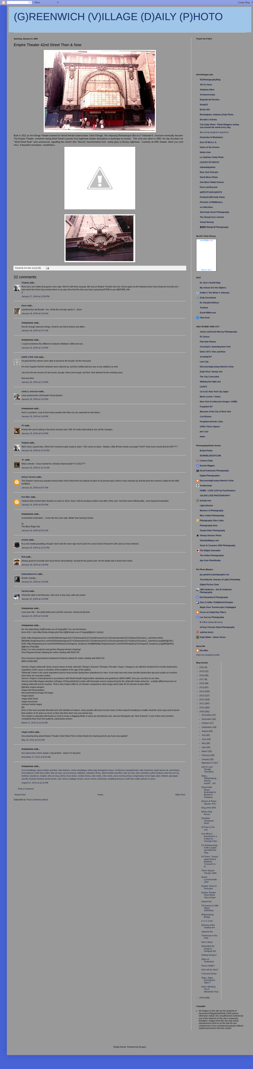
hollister (25, 776)
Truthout (204, 307)
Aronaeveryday (207, 94)
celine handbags (79, 770)
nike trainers (64, 770)
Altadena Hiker (207, 89)
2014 (202, 691)
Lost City (204, 362)
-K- (23, 460)
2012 (202, 699)
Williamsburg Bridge (207, 915)
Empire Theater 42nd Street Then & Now (208, 895)
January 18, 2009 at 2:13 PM (35, 382)
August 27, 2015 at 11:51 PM (35, 783)
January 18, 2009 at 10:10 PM (35, 450)
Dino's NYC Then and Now (212, 352)
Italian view (205, 152)
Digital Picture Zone (209, 584)
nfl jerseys (102, 779)
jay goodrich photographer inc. (215, 574)
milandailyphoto (207, 167)
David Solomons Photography (214, 470)
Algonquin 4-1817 (209, 763)
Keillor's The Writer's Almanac (215, 293)
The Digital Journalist (210, 550)
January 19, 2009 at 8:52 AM (35, 530)
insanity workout (36, 779)
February (206, 755)
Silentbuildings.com (209, 540)
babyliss (81, 773)
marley (25, 540)
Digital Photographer (210, 475)
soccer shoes (90, 779)
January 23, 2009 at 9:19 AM (35, 616)
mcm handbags (29, 770)
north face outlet (42, 773)
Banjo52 (204, 104)
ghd (158, 776)
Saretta (25, 591)
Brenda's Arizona (208, 119)
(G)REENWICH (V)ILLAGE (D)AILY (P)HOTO (118, 16)
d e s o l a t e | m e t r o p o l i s (214, 132)
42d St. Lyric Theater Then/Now (207, 769)
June (204, 739)
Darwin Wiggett (207, 465)
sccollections (206, 207)
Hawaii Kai (206, 901)
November (207, 719)
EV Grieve (205, 337)
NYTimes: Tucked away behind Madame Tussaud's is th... (209, 861)
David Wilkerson (208, 312)
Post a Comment (26, 789)
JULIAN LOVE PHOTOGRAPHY (215, 495)
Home (100, 794)
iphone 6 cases (148, 779)
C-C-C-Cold (207, 921)
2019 (202, 671)
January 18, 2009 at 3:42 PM (35, 399)
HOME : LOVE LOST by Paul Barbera (217, 490)
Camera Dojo (206, 460)
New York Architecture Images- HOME (218, 401)
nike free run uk (171, 773)
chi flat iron (120, 770)
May (204, 743)
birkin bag (92, 770)
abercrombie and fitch (47, 770)
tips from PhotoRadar (210, 560)
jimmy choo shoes (68, 776)
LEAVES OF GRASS (209, 162)
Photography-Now (208, 525)
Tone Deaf (205, 317)
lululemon (34, 776)
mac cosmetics (143, 773)
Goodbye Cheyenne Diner (207, 820)
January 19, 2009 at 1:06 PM (35, 565)
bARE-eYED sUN (30, 357)
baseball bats (132, 770)
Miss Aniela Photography (212, 515)
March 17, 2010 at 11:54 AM (35, 723)
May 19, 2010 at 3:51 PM (33, 740)
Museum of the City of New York (215, 411)
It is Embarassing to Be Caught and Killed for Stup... (209, 849)
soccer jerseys (69, 773)
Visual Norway (207, 222)
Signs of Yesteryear (207, 960)
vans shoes (62, 779)
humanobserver (29, 574)
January (206, 759)
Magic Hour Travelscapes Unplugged (218, 607)
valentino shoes (93, 773)
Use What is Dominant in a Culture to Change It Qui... (209, 837)
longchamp (138, 776)
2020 (202, 667)
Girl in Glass (207, 942)
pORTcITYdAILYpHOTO (211, 192)
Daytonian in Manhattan (211, 137)
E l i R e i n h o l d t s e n (211, 622)
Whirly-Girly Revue (206, 813)
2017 (202, 679)
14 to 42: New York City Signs (214, 391)
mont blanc (174, 770)
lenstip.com (205, 500)
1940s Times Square (210, 426)
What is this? (206, 270)
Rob (23, 557)
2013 (202, 695)
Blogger (142, 1047)
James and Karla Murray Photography (218, 332)
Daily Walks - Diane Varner (213, 637)
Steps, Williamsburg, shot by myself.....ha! (209, 780)
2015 (202, 687)
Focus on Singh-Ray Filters (213, 612)
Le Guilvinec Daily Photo (212, 157)
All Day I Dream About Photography (217, 627)
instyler (43, 776)
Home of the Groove (209, 147)
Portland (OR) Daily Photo (212, 197)
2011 (202, 703)
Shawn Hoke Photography (212, 530)
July (204, 735)
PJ (23, 425)
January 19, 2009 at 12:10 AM (35, 468)
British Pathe (206, 450)
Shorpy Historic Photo (210, 535)
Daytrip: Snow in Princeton (209, 887)
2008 (202, 998)
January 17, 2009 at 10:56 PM (35, 296)
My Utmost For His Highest (213, 288)
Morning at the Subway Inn (208, 926)
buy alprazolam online (32, 753)
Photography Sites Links (212, 520)
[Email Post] (47, 268)
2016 (202, 683)
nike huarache (146, 770)
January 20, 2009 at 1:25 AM (35, 582)
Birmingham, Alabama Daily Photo (216, 114)
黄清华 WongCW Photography (214, 227)
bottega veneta (76, 779)
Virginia (25, 283)
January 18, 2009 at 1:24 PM (35, 348)
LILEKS (203, 386)
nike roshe (97, 776)
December (207, 715)
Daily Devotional (208, 298)
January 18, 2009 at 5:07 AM (35, 330)
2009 (202, 711)
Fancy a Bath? (208, 966)
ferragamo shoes (106, 770)
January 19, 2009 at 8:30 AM (35, 505)
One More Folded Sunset (212, 182)
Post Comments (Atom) (37, 799)
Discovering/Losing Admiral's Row (217, 367)
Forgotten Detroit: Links (211, 421)
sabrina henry (206, 632)
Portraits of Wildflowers (211, 202)
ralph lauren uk (161, 770)
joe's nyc (204, 431)
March (205, 751)
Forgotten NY (206, 406)
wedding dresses (116, 779)
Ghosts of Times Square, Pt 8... (209, 802)
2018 (202, 675)
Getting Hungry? (209, 955)
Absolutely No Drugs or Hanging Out (208, 948)
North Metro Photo (209, 177)
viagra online (28, 732)
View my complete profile (208, 655)
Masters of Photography (211, 510)
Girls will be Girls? (209, 970)
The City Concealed (209, 376)
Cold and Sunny (209, 973)
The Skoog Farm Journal (212, 217)
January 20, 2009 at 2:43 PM (35, 599)
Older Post (180, 794)
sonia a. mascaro (30, 391)
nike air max (56, 773)
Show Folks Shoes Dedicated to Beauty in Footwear (208, 792)
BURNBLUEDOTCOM (210, 455)
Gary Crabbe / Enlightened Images (216, 602)
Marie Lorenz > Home (210, 396)
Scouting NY (206, 357)
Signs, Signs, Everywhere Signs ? (208, 980)
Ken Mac (26, 497)
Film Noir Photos (208, 342)
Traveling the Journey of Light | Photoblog (220, 579)
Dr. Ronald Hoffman (209, 302)
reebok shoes (84, 776)
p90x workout (157, 773)
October (206, 723)
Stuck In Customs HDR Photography (217, 545)
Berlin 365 (205, 109)
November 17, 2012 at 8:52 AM (36, 757)
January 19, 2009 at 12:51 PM (35, 548)
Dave (24, 305)
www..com (206, 240)
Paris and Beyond (208, 187)
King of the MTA (208, 808)
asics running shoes (122, 776)
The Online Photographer (212, 555)
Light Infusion (206, 505)
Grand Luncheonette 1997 (209, 879)
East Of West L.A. (208, 142)
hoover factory (29, 477)
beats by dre (50, 779)
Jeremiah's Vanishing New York (215, 347)
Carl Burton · (206, 416)
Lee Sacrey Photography (212, 617)
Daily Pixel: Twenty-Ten (211, 372)
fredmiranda (206, 485)
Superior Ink (207, 931)
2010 (202, 707)
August (205, 731)
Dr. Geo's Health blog (210, 283)
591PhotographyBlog (210, 79)
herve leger (150, 776)
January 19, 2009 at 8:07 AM (35, 487)
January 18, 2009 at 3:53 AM (35, 313)
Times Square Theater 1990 (209, 871)
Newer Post (20, 794)
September (207, 727)
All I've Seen (206, 84)
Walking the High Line (210, 381)
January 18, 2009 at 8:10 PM (35, 433)
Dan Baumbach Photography (214, 597)
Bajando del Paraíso (209, 99)
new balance (28, 773)
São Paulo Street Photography (214, 212)
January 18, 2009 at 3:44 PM (35, 416)
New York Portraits (209, 172)
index (202, 436)
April (204, 747)
